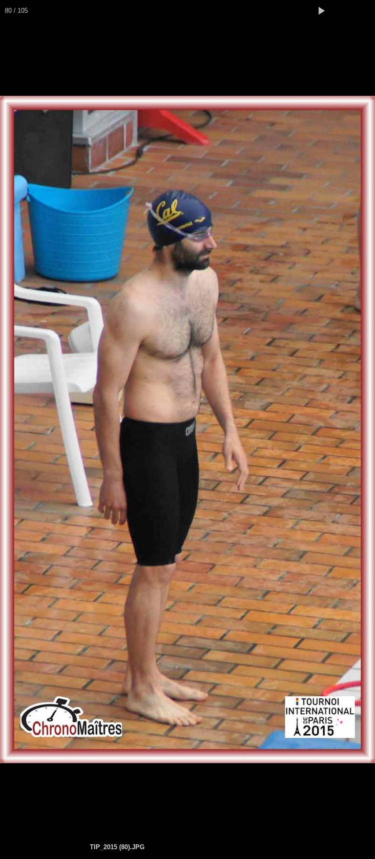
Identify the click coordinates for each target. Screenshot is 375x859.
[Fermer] (364, 11)
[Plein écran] (343, 11)
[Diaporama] (321, 11)
